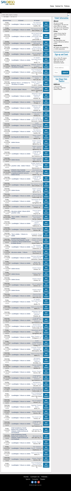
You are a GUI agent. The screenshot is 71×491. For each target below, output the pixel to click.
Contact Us (59, 6)
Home (52, 6)
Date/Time (7, 20)
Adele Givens (15, 142)
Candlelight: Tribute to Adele (20, 24)
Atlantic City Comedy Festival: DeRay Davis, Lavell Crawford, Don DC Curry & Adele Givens (20, 172)
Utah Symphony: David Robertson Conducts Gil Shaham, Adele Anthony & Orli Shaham (19, 430)
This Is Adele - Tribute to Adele (19, 217)
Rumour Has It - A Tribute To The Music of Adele (20, 66)
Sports (28, 479)
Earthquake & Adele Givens (20, 137)
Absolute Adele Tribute (18, 89)
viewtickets (46, 24)
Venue (37, 20)
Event (21, 20)
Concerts (35, 479)
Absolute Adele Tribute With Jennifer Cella (20, 212)
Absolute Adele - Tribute (19, 252)
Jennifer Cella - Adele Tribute (20, 166)
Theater (42, 479)
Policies (67, 6)
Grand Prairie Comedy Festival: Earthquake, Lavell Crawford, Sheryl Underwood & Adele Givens (20, 241)
